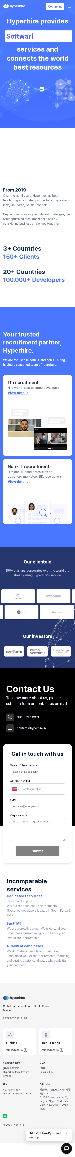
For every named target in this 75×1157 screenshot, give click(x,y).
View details (18, 393)
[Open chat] (66, 1148)
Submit (37, 851)
